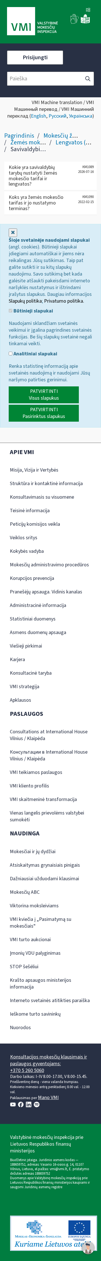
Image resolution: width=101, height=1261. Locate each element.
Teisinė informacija (30, 510)
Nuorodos (20, 1027)
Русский (57, 116)
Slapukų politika (25, 301)
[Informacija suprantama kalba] (85, 22)
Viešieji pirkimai (26, 646)
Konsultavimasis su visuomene (42, 497)
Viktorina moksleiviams (34, 905)
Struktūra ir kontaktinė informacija (46, 483)
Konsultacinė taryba (31, 673)
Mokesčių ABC (25, 892)
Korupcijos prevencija (32, 578)
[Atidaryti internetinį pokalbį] (88, 1248)
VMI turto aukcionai (30, 939)
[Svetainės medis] (88, 10)
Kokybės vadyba (27, 551)
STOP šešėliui (24, 966)
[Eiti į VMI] (32, 21)
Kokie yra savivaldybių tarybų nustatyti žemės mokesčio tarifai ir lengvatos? (33, 176)
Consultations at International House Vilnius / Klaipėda (49, 735)
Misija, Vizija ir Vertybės (34, 470)
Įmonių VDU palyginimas (35, 953)
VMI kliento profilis (29, 785)
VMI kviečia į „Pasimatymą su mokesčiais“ (40, 923)
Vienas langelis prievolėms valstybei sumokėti (47, 816)
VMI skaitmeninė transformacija (43, 799)
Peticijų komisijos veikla (35, 524)
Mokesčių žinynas (66, 135)
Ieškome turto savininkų (35, 1014)
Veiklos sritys (23, 537)
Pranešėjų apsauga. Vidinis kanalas (46, 591)
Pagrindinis (19, 135)
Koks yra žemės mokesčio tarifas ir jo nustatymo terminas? (36, 203)
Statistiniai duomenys (33, 618)
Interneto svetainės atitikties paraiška (50, 1000)
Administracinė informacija (38, 605)
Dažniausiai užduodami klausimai (44, 878)
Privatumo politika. (64, 301)
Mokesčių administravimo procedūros (49, 564)
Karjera (17, 659)
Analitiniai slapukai (34, 354)
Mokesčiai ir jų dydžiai (33, 851)
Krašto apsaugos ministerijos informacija (40, 984)
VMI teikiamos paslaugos (36, 772)
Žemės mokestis (31, 142)
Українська (80, 116)
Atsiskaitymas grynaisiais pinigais (45, 865)
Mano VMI (48, 1097)
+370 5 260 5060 (27, 1070)
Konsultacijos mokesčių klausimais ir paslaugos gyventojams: (48, 1060)
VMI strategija (24, 686)
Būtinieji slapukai (32, 311)
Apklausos (20, 700)
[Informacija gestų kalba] (74, 22)
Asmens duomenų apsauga (38, 632)
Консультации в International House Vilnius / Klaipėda (49, 755)
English (38, 116)
